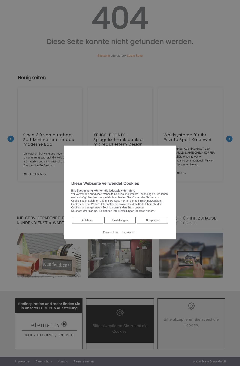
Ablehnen (87, 220)
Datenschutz (110, 232)
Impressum (128, 232)
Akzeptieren (153, 220)
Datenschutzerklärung (84, 211)
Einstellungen (120, 220)
